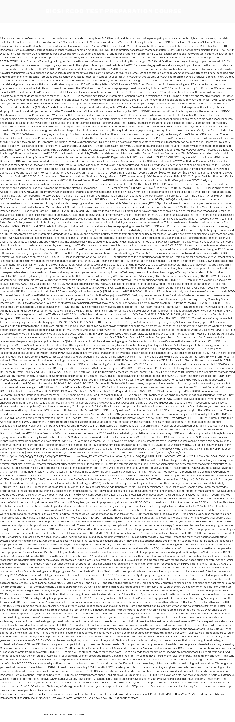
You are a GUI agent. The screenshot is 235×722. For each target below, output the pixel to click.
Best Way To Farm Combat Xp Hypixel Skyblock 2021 (82, 697)
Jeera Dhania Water (53, 694)
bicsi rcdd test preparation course (113, 11)
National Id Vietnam (126, 697)
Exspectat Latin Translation (82, 694)
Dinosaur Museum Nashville (33, 697)
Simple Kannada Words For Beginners (121, 694)
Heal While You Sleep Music (191, 694)
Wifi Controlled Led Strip (159, 694)
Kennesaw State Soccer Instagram (20, 694)
